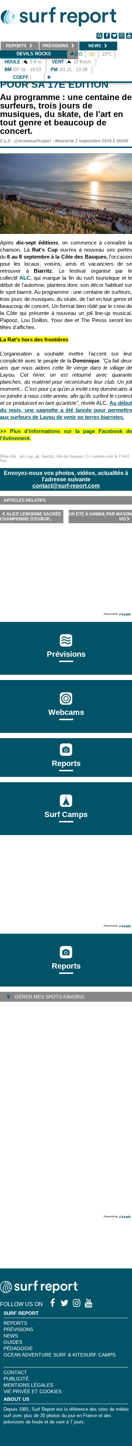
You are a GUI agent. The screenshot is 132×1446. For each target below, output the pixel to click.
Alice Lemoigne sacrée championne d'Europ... (30, 516)
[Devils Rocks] (49, 77)
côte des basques (69, 456)
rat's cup (26, 456)
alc (37, 456)
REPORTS (15, 1323)
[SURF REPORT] (38, 1291)
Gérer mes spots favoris (48, 997)
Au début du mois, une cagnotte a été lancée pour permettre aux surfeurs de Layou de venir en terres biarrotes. (66, 410)
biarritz (48, 456)
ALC (24, 278)
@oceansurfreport (32, 140)
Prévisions (18, 1329)
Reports (66, 763)
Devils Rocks (34, 53)
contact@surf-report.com (66, 486)
